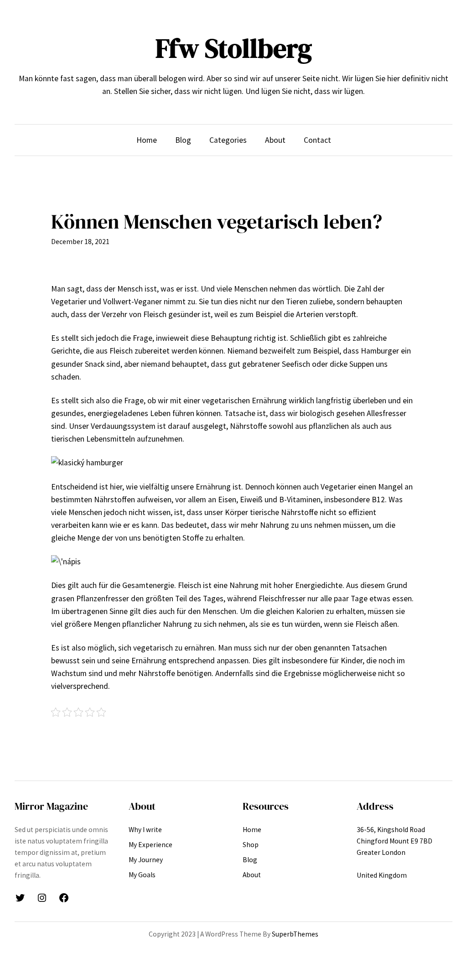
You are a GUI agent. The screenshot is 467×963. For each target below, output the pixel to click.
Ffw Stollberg (234, 48)
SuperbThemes (295, 934)
